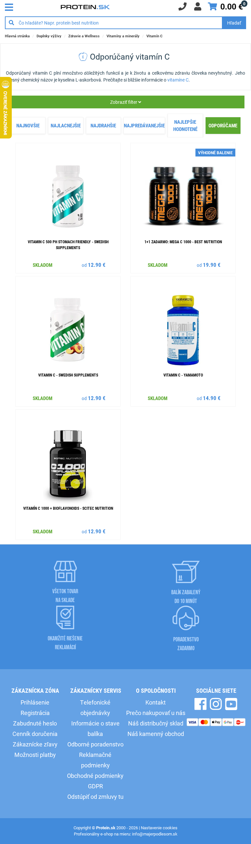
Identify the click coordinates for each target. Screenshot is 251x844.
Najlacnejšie (66, 125)
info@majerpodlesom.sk (154, 834)
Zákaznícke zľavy (35, 744)
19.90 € (212, 264)
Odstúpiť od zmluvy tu (95, 796)
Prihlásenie (35, 702)
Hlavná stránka (17, 35)
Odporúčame (223, 125)
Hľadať (234, 23)
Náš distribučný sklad (155, 723)
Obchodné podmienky (95, 776)
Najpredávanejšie (144, 125)
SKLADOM (42, 265)
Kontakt (155, 702)
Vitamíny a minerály (123, 35)
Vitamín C (154, 35)
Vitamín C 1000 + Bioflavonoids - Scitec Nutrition (68, 508)
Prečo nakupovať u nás (155, 713)
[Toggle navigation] (11, 6)
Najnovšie (28, 125)
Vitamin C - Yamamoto (183, 374)
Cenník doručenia (35, 734)
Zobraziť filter (124, 102)
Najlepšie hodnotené (185, 126)
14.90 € (212, 398)
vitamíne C (178, 80)
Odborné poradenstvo (95, 744)
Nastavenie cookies (159, 828)
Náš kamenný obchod (155, 734)
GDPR (95, 786)
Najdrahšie (103, 125)
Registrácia (35, 713)
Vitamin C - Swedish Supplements (68, 374)
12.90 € (97, 264)
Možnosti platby (35, 755)
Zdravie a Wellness (84, 35)
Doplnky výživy (49, 35)
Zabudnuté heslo (35, 723)
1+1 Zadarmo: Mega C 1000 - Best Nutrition (183, 241)
